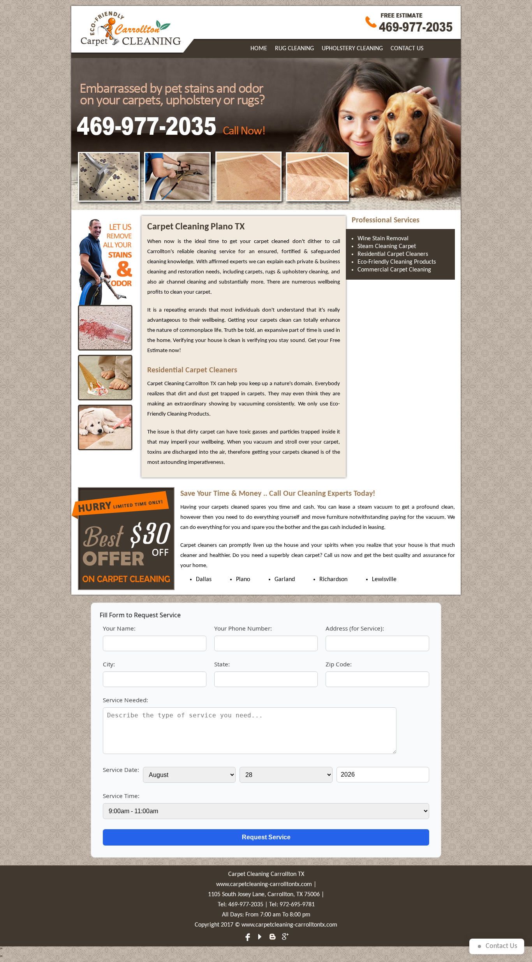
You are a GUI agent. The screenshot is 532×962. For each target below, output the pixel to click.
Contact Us (407, 49)
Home (258, 49)
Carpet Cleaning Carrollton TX (266, 874)
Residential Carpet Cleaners (393, 254)
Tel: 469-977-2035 (240, 905)
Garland (285, 579)
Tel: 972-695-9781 (292, 905)
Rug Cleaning (294, 49)
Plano (243, 579)
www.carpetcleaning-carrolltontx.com (264, 884)
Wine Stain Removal (383, 239)
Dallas (203, 579)
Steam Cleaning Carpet (387, 246)
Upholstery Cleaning (352, 49)
